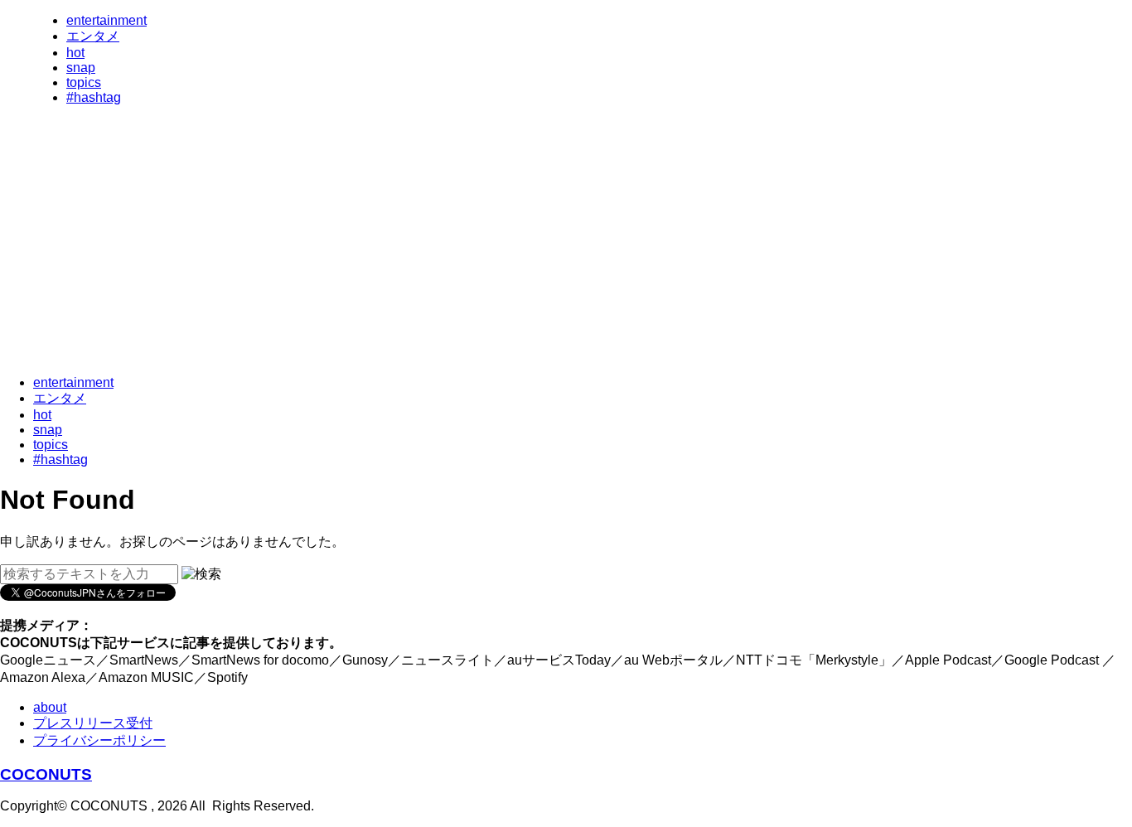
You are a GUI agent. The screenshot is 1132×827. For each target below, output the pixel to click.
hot (75, 53)
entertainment (106, 20)
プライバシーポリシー (99, 740)
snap (80, 67)
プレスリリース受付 (92, 723)
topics (83, 82)
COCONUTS (46, 774)
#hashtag (93, 97)
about (49, 707)
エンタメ (92, 36)
